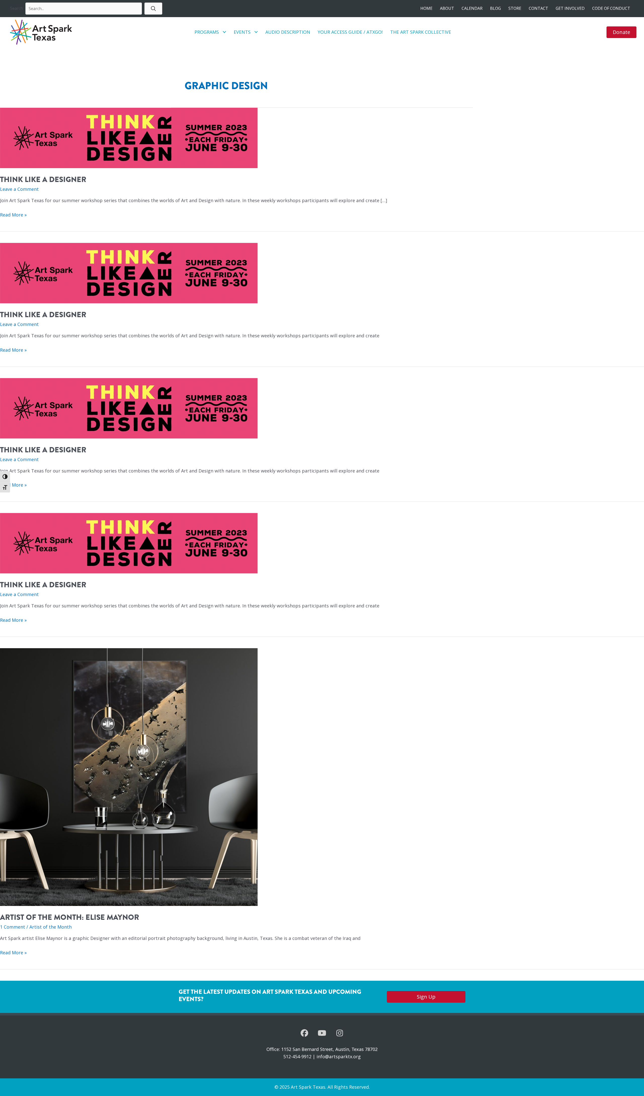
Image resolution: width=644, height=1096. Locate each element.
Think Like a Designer (43, 179)
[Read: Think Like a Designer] (129, 137)
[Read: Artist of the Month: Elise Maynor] (129, 777)
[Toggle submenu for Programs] (224, 32)
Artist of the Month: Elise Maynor (69, 917)
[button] (153, 8)
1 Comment (12, 927)
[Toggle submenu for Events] (256, 32)
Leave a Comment (19, 189)
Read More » (13, 215)
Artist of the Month (50, 927)
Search (16, 8)
